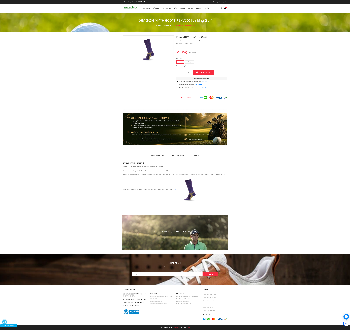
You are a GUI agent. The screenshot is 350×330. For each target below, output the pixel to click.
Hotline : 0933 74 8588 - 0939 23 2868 (175, 231)
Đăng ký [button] (206, 289)
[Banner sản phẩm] (175, 129)
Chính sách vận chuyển (209, 297)
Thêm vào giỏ (205, 72)
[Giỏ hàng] (225, 8)
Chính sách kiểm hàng (209, 301)
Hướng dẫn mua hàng (209, 310)
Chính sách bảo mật (208, 304)
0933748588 (141, 2)
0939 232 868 (185, 301)
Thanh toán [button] (207, 315)
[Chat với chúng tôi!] (346, 317)
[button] (162, 289)
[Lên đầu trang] (346, 310)
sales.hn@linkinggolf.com (160, 303)
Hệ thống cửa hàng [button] (129, 289)
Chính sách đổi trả (208, 307)
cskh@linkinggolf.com (129, 2)
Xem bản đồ (205, 81)
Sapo (188, 327)
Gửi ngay (210, 274)
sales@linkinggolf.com (186, 303)
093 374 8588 (158, 301)
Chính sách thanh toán (209, 294)
